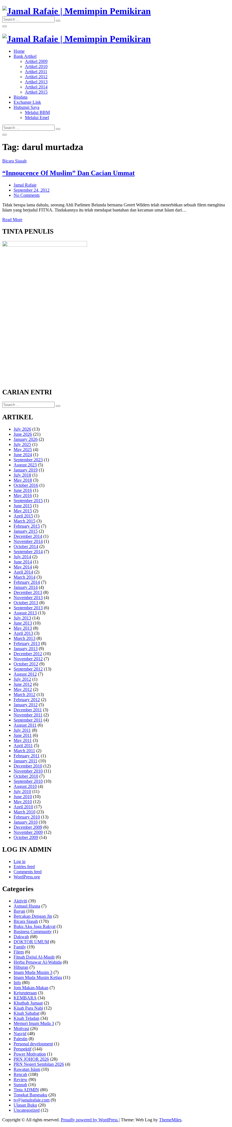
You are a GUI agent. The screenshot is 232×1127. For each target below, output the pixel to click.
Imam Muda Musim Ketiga (38, 977)
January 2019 (26, 470)
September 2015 (28, 500)
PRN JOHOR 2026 (31, 1059)
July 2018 (22, 475)
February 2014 (27, 582)
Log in (19, 861)
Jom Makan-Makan (31, 987)
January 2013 (26, 648)
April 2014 (23, 572)
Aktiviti (20, 900)
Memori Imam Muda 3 (34, 1023)
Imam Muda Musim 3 (33, 972)
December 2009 (28, 827)
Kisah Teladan (26, 1018)
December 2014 (28, 536)
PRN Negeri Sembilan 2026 (39, 1064)
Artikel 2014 (36, 86)
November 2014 (28, 541)
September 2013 (28, 607)
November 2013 (28, 597)
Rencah (20, 1074)
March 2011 (24, 750)
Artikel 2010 (36, 66)
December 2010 (28, 766)
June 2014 (23, 561)
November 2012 (28, 658)
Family (20, 946)
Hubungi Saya (26, 107)
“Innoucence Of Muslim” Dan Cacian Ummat (68, 173)
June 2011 (23, 735)
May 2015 (23, 510)
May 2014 (23, 566)
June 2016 (23, 490)
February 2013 (27, 643)
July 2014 (22, 556)
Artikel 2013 (36, 81)
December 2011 (28, 709)
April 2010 (23, 806)
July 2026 (22, 429)
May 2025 (23, 449)
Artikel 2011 (36, 71)
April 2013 (23, 633)
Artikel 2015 (36, 92)
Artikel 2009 (36, 61)
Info (17, 982)
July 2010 (22, 791)
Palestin (20, 1038)
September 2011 (28, 720)
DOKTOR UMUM (31, 941)
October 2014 (26, 546)
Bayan (19, 911)
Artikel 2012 (36, 76)
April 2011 (23, 745)
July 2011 (22, 730)
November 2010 (28, 771)
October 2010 (26, 776)
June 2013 (23, 623)
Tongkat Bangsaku (30, 1094)
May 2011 (23, 740)
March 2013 (24, 638)
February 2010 (27, 817)
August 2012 (25, 674)
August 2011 (25, 725)
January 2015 (26, 531)
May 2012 (23, 689)
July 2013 (22, 618)
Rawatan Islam (27, 1069)
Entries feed (24, 866)
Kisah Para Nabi (28, 1008)
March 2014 (24, 577)
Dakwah (21, 936)
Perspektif (22, 1048)
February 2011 (27, 755)
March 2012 (24, 694)
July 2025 (22, 444)
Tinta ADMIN (26, 1089)
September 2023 (28, 459)
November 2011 (28, 714)
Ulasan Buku (25, 1105)
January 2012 (26, 704)
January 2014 (26, 587)
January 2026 (26, 439)
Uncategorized (27, 1110)
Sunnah (20, 1084)
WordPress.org (27, 876)
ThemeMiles (170, 1119)
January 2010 (26, 822)
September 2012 (28, 669)
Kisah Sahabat (26, 1013)
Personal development (33, 1043)
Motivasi (21, 1028)
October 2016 (26, 485)
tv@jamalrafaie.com (32, 1100)
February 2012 (27, 699)
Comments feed (28, 871)
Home (19, 51)
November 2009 (28, 832)
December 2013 (28, 592)
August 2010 (25, 786)
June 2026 (23, 434)
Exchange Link (27, 102)
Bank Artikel (25, 56)
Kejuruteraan (25, 992)
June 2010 (23, 796)
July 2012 (22, 679)
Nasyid (20, 1033)
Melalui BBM (37, 112)
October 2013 (26, 602)
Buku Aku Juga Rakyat (34, 926)
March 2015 (24, 521)
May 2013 (23, 628)
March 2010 (24, 811)
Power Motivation (30, 1054)
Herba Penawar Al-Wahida (38, 962)
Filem (19, 952)
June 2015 (23, 505)
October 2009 (26, 837)
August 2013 (25, 612)
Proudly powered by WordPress (90, 1119)
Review (20, 1079)
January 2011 (25, 760)
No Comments (27, 195)
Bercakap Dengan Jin (33, 916)
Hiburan (21, 967)
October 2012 (26, 663)
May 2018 (23, 480)
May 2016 (23, 495)
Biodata (20, 97)
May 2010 (23, 801)
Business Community (33, 931)
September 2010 (28, 781)
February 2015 (27, 526)
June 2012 (23, 684)
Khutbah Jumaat (28, 1003)
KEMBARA (25, 997)
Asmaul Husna (27, 906)
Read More (12, 219)
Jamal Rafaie (25, 185)
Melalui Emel (37, 117)
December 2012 (28, 653)
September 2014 (28, 551)
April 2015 (23, 515)
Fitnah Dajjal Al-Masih (34, 957)
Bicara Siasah (14, 160)
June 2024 (23, 454)
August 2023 (25, 464)
